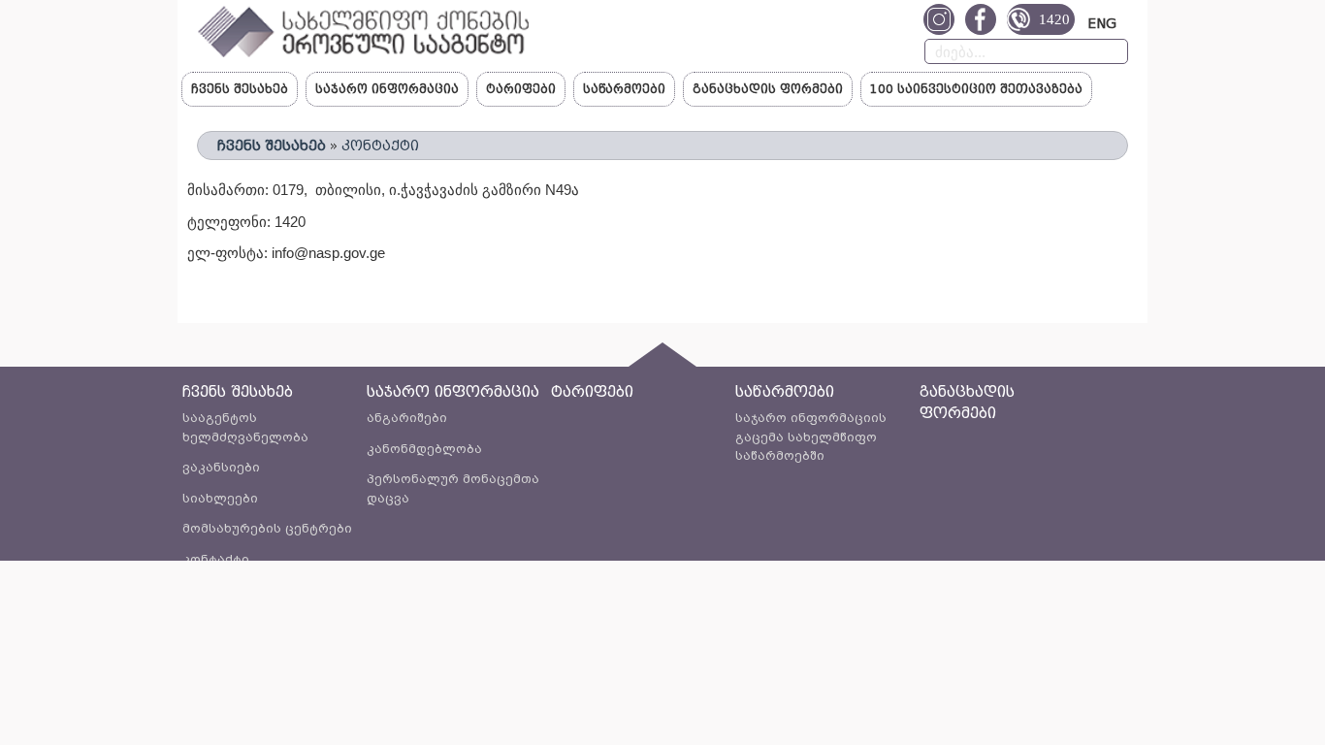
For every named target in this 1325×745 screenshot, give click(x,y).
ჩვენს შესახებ (239, 88)
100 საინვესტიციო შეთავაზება (976, 88)
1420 (1054, 19)
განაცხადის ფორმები (768, 88)
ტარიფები (521, 88)
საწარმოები (624, 88)
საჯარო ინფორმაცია (387, 88)
